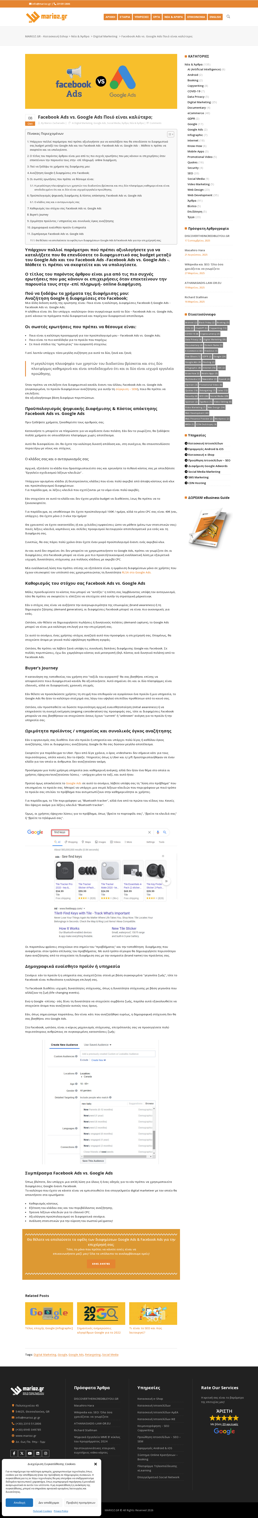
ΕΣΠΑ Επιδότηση (206, 424)
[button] (95, 1464)
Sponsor (191, 401)
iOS (221, 367)
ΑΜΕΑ (189, 424)
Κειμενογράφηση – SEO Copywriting (153, 1428)
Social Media (114, 123)
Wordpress (222, 418)
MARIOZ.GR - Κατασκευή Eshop (46, 36)
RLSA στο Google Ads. (136, 572)
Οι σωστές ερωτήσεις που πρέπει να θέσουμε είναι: (62, 179)
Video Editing (223, 401)
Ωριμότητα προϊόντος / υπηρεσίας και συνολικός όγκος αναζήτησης (72, 221)
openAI (224, 379)
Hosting (209, 362)
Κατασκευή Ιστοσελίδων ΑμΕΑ (157, 1412)
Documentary (197, 107)
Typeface (206, 401)
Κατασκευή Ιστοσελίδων (205, 443)
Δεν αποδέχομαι (49, 1502)
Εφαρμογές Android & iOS (205, 449)
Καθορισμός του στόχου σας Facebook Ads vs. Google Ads (65, 208)
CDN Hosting (197, 483)
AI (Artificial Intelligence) (204, 69)
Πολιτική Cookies (42, 1511)
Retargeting (93, 1354)
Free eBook (192, 356)
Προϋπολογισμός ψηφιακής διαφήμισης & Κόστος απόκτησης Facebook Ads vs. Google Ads (86, 195)
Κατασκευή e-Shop (201, 454)
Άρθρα (125, 123)
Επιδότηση (195, 211)
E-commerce (194, 351)
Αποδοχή (19, 1502)
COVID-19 (194, 91)
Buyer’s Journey (39, 214)
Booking (193, 80)
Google (62, 1354)
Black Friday (207, 322)
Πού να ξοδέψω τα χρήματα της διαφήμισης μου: (60, 166)
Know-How (195, 146)
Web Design (196, 189)
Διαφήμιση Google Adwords (208, 466)
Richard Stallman (196, 297)
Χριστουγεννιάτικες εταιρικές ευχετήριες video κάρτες (94, 1450)
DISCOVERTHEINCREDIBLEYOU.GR (207, 236)
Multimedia (192, 379)
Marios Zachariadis (54, 123)
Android (193, 75)
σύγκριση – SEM (126, 389)
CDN (189, 328)
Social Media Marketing (204, 471)
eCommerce (196, 113)
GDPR (191, 118)
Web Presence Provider (199, 418)
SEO (190, 173)
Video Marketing (199, 184)
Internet (193, 140)
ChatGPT (201, 328)
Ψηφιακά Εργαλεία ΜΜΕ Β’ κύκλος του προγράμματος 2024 (97, 1439)
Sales (222, 390)
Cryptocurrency (210, 334)
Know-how (192, 373)
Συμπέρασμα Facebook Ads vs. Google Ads (57, 234)
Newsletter (209, 379)
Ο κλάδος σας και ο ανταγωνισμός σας (57, 202)
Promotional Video (200, 157)
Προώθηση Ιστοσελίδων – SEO (209, 460)
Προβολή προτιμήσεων (80, 1502)
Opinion (191, 384)
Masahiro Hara (195, 250)
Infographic (195, 135)
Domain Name (213, 345)
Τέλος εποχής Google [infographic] (49, 1328)
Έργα (191, 217)
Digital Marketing (105, 36)
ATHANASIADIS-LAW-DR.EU (203, 283)
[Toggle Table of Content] (168, 134)
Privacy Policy (61, 1511)
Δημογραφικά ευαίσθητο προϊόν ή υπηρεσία (58, 227)
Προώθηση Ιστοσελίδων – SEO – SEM (159, 1439)
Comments (155, 123)
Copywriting (196, 86)
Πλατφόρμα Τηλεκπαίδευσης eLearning (157, 1468)
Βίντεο (192, 206)
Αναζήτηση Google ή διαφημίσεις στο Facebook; (59, 173)
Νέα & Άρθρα (80, 36)
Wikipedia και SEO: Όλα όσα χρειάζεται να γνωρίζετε (93, 1414)
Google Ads (99, 123)
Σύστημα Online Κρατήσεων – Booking (157, 1457)
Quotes (193, 162)
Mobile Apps (196, 151)
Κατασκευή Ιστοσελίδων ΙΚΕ (156, 1419)
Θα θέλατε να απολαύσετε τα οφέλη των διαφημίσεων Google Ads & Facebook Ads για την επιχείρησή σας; (98, 240)
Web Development (200, 195)
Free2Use (211, 351)
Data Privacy (196, 96)
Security (193, 168)
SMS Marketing (198, 477)
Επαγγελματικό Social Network (158, 1477)
